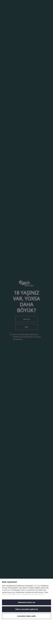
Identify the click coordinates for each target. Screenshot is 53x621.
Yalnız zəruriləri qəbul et (26, 609)
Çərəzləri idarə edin (26, 616)
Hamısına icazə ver (26, 602)
